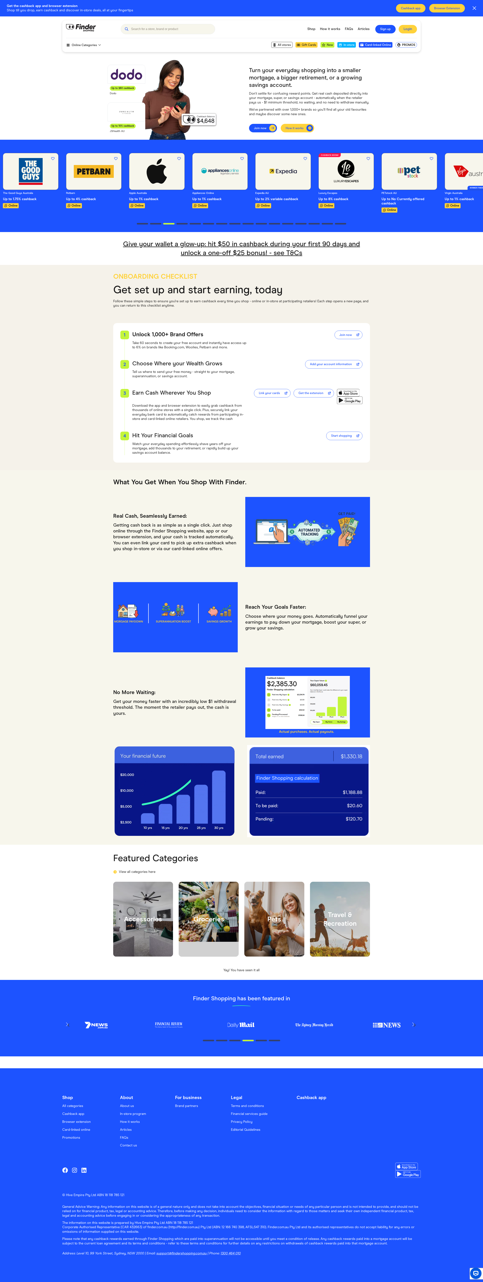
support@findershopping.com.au (181, 1253)
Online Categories (84, 45)
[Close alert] (474, 8)
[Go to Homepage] (90, 29)
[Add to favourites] (52, 158)
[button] (126, 29)
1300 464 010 (231, 1253)
